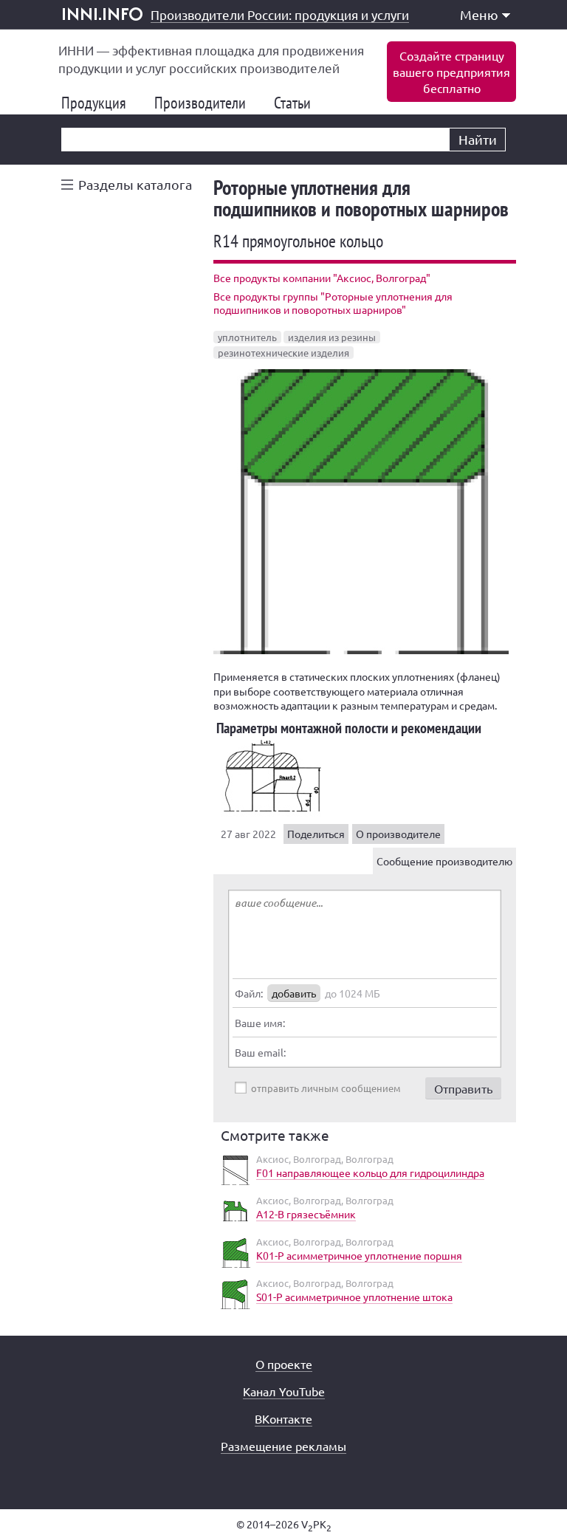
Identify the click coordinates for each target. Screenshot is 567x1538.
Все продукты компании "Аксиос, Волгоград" (321, 277)
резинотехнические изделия (283, 352)
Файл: (249, 993)
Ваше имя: (260, 1022)
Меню (479, 14)
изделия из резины (332, 337)
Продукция (99, 102)
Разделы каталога (135, 184)
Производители (206, 102)
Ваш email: (260, 1052)
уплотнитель (247, 337)
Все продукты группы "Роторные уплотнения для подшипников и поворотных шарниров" (333, 302)
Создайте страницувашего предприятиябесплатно (451, 71)
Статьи (298, 102)
